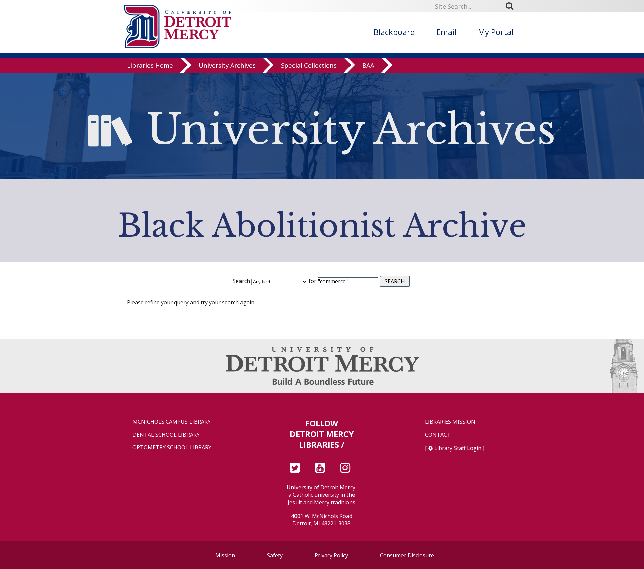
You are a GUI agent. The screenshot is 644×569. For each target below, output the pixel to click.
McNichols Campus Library (171, 422)
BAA (368, 65)
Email (446, 31)
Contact (438, 435)
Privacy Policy (331, 555)
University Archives (227, 65)
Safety (275, 555)
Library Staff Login (457, 448)
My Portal (496, 31)
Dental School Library (166, 435)
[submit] (512, 6)
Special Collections (309, 65)
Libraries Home (150, 65)
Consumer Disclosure (407, 555)
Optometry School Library (171, 447)
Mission (225, 555)
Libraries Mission (450, 422)
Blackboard (394, 31)
